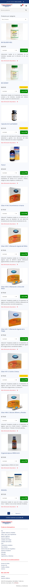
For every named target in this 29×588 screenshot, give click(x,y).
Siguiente (17, 513)
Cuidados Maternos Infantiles (8, 532)
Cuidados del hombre (6, 541)
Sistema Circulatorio (6, 550)
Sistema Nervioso (5, 538)
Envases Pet (4, 565)
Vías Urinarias (4, 547)
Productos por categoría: (8, 16)
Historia (3, 576)
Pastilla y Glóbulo (5, 567)
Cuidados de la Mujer (6, 540)
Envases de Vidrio (5, 563)
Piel (2, 531)
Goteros (3, 569)
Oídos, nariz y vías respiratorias (8, 534)
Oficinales (3, 552)
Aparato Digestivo (5, 536)
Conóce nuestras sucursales (14, 517)
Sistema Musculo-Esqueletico (8, 548)
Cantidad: (4, 50)
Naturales (3, 554)
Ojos (2, 543)
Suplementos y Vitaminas (7, 556)
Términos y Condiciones (22, 586)
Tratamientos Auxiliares (6, 545)
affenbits (16, 583)
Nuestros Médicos (5, 578)
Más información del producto (8, 60)
